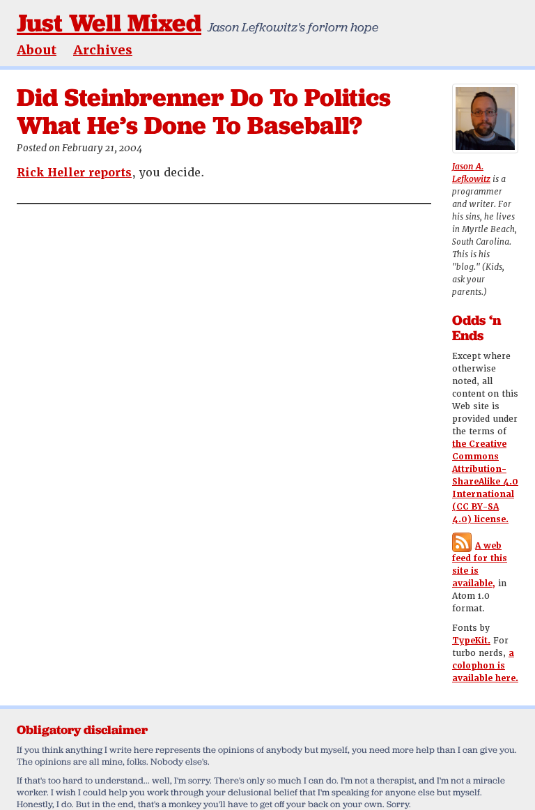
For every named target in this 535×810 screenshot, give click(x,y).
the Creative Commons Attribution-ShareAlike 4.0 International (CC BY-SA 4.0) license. (485, 481)
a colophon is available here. (485, 666)
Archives (102, 50)
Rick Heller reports (74, 172)
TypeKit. (471, 640)
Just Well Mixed (109, 22)
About (36, 50)
